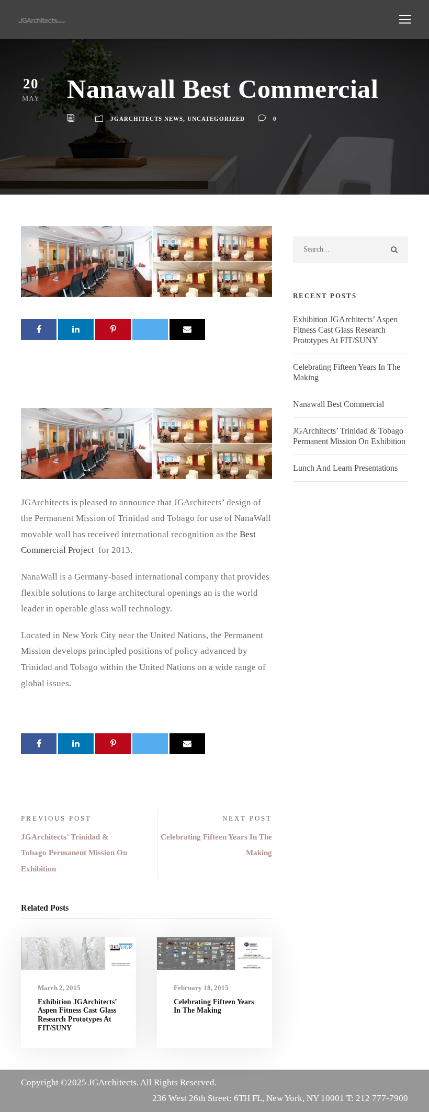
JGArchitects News (146, 119)
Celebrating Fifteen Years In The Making (214, 1006)
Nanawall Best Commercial (338, 404)
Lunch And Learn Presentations (345, 467)
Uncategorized (216, 119)
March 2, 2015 (59, 988)
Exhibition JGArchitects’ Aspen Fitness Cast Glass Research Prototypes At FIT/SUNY (77, 1015)
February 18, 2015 (201, 988)
